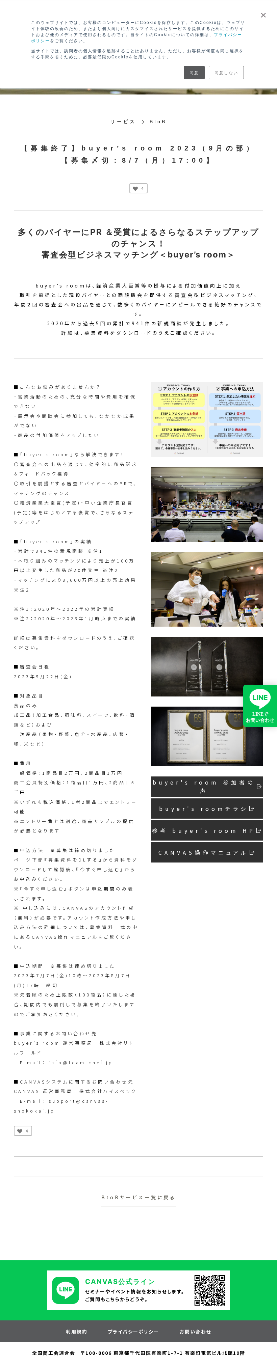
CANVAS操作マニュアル (203, 852)
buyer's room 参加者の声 (204, 786)
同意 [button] (194, 72)
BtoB (158, 121)
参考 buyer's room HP (203, 830)
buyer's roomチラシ (203, 808)
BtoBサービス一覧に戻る (138, 1197)
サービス (123, 121)
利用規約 (76, 1331)
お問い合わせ (195, 1331)
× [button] (263, 13)
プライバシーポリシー (133, 1331)
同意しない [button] (226, 72)
